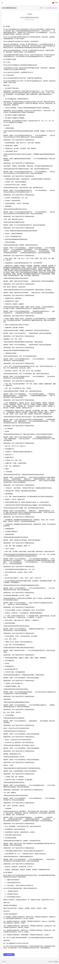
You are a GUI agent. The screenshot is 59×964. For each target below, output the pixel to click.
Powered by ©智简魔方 (53, 961)
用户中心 (42, 8)
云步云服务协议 (10, 954)
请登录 (56, 2)
